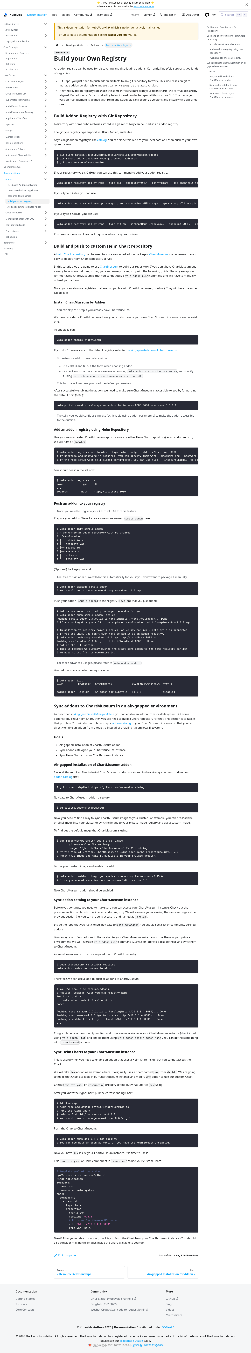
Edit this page (67, 1255)
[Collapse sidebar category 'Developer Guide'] (46, 173)
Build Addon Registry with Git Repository (221, 28)
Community (81, 15)
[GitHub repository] (207, 14)
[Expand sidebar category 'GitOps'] (46, 130)
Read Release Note (144, 6)
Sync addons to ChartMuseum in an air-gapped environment (227, 64)
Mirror (147, 15)
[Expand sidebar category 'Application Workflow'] (46, 118)
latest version (117, 35)
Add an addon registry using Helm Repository (227, 51)
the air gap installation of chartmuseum (151, 350)
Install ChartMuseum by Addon (225, 44)
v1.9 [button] (134, 15)
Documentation (37, 15)
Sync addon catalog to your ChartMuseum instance (224, 86)
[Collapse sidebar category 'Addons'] (46, 179)
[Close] (246, 4)
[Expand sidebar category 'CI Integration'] (46, 136)
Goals (212, 71)
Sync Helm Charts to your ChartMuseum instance (222, 95)
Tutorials (21, 1304)
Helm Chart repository (70, 254)
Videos (65, 15)
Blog (54, 15)
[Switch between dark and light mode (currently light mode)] (214, 14)
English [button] (168, 15)
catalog (102, 140)
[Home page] (57, 45)
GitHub (146, 2)
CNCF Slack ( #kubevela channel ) (112, 1299)
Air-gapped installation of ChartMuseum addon (222, 78)
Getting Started (26, 1299)
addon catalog (121, 723)
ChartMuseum (158, 254)
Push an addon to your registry (225, 57)
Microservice (174, 1315)
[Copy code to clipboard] (194, 154)
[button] (25, 24)
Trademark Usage (131, 1341)
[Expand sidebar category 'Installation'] (46, 35)
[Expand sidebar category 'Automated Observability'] (46, 155)
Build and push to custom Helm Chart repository (226, 37)
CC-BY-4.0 (168, 1327)
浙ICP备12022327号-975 (148, 1345)
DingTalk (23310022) (104, 1304)
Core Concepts (25, 1309)
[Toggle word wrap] (188, 182)
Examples (102, 15)
